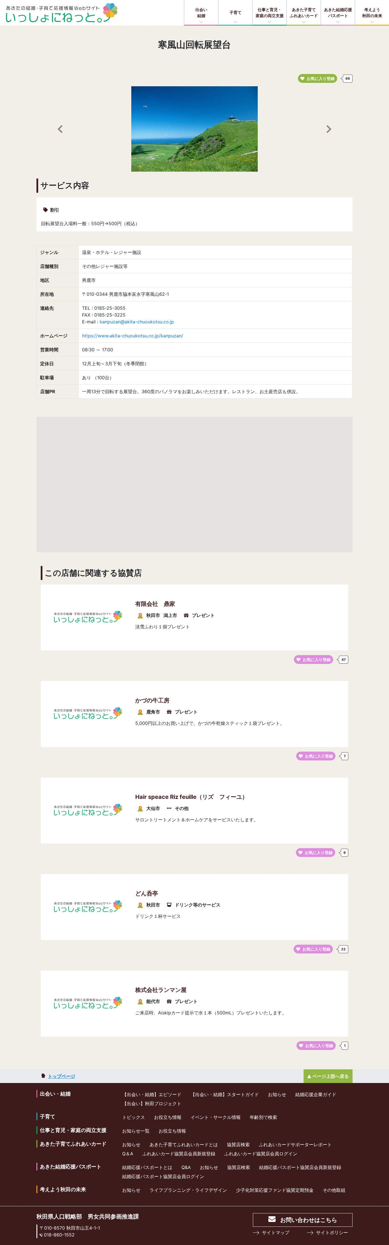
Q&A (186, 1167)
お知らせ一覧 (136, 1131)
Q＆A (127, 1153)
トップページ (61, 1076)
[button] (60, 129)
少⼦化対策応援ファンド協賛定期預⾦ (275, 1190)
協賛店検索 (238, 1144)
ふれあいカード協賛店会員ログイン (260, 1153)
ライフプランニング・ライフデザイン (188, 1190)
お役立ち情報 (167, 1117)
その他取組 (334, 1190)
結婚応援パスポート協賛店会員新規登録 (300, 1167)
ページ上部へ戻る (330, 1076)
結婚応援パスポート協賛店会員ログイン (163, 1176)
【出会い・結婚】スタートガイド (225, 1094)
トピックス (133, 1117)
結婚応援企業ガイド (315, 1094)
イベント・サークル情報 (216, 1117)
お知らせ (277, 1094)
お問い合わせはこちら (308, 1220)
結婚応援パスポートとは (147, 1167)
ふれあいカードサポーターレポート (295, 1144)
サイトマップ (275, 1232)
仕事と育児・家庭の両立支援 (270, 12)
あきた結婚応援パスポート (338, 12)
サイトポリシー (332, 1232)
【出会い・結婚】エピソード (151, 1094)
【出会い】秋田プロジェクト (151, 1103)
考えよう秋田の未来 (372, 12)
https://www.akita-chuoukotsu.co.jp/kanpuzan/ (132, 336)
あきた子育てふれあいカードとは (184, 1144)
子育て (235, 12)
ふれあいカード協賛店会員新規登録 (178, 1153)
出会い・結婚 (55, 1094)
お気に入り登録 (321, 78)
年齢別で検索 (263, 1117)
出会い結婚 (201, 12)
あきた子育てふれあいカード (304, 12)
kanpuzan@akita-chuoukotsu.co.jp (137, 322)
